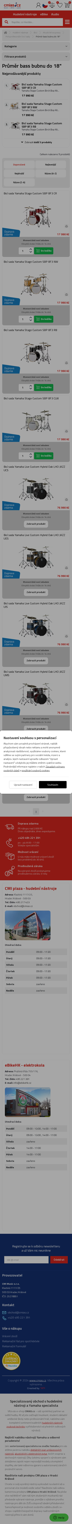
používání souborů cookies (36, 770)
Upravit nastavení (23, 784)
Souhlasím (52, 784)
